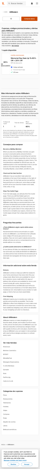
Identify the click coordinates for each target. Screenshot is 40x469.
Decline (13, 464)
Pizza (5, 395)
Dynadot (6, 370)
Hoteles (5, 407)
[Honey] (3, 3)
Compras (6, 414)
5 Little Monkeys (8, 366)
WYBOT (5, 354)
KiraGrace (6, 347)
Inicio (3, 445)
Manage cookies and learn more (15, 460)
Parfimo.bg (6, 377)
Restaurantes (7, 399)
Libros (5, 426)
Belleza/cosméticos (9, 429)
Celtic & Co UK (8, 381)
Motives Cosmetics (9, 350)
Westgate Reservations (11, 362)
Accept (26, 464)
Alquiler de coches (9, 422)
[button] (37, 3)
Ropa (5, 418)
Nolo (4, 373)
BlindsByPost (7, 358)
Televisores (7, 403)
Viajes (5, 410)
